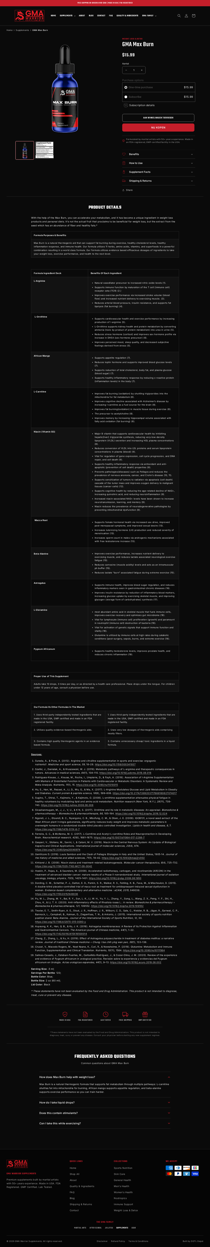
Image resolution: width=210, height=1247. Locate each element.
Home (9, 30)
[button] (67, 15)
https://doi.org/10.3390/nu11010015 (97, 784)
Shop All (74, 1174)
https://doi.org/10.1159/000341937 (115, 764)
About (73, 1180)
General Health (122, 1180)
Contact (74, 1210)
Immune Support (123, 1204)
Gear (134, 1228)
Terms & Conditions (138, 1241)
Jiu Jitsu (109, 1228)
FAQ (72, 1192)
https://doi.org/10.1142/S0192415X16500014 (61, 933)
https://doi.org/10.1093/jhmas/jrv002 (123, 857)
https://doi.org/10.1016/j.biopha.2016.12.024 (141, 813)
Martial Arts (80, 1228)
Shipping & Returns (81, 1204)
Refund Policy (118, 1241)
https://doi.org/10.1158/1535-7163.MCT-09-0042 (63, 866)
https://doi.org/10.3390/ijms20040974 (57, 849)
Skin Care (119, 1174)
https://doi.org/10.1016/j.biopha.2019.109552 (117, 906)
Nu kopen (158, 127)
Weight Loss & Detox (126, 1210)
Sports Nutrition (123, 1168)
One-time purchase (141, 87)
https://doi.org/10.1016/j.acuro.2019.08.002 (135, 962)
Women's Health (123, 1192)
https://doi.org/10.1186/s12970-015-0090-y (60, 921)
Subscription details (142, 105)
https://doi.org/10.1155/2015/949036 (56, 894)
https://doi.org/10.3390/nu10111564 (144, 950)
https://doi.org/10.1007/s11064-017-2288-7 (119, 837)
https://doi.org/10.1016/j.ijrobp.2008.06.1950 (115, 878)
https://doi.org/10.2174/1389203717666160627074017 (145, 793)
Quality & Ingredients (82, 1186)
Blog (72, 1198)
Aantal (125, 63)
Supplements (22, 30)
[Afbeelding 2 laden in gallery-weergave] (44, 150)
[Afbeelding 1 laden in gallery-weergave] (25, 150)
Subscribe (135, 96)
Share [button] (129, 190)
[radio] (125, 87)
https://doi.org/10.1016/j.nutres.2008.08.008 (67, 805)
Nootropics (120, 1198)
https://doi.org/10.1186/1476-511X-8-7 (57, 829)
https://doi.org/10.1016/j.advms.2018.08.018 (125, 772)
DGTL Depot (197, 1241)
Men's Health (121, 1186)
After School (96, 1228)
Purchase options (133, 80)
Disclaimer (102, 1241)
